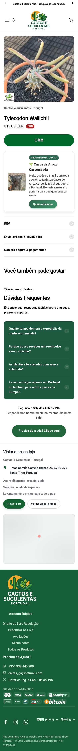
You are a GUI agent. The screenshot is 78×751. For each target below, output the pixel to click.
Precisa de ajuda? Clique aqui (39, 430)
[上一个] (6, 3)
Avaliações (21, 636)
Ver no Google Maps (43, 503)
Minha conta (20, 643)
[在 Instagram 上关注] (15, 722)
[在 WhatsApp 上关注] (26, 722)
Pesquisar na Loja (20, 630)
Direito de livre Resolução (21, 624)
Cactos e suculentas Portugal (23, 108)
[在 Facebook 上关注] (5, 722)
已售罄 (39, 140)
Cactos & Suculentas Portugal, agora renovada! (39, 4)
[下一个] (73, 3)
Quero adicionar (43, 204)
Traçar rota (14, 503)
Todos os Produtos (21, 649)
